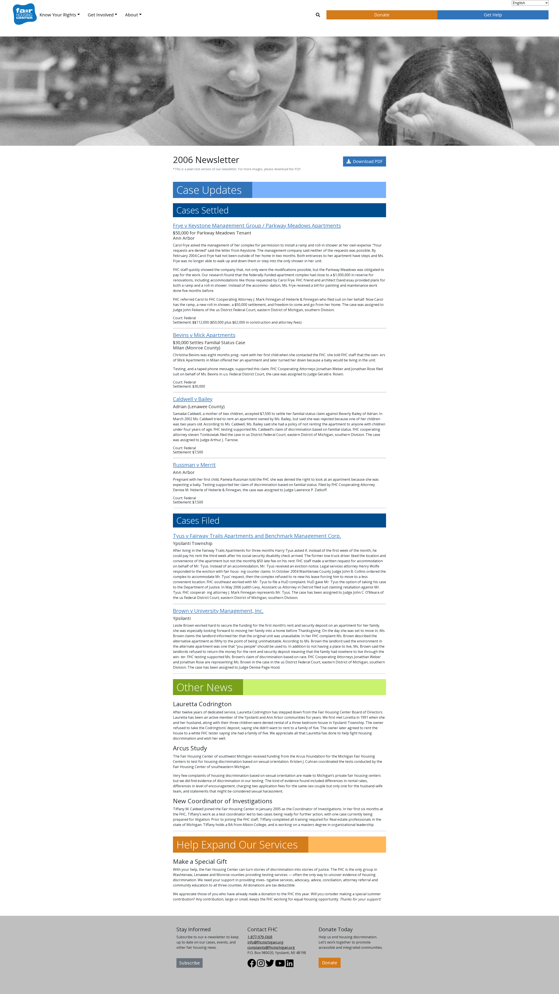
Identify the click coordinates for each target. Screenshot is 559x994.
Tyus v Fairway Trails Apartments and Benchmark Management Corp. (257, 535)
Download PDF (367, 161)
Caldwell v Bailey (192, 398)
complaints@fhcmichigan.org (271, 947)
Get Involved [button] (101, 15)
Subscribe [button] (189, 963)
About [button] (131, 15)
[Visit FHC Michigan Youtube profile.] (280, 965)
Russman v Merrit (194, 464)
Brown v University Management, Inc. (218, 610)
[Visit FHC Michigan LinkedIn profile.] (289, 965)
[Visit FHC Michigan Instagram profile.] (261, 965)
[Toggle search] (318, 15)
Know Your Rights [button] (58, 15)
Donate (381, 15)
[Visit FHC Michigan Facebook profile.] (251, 965)
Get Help (493, 15)
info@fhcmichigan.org (265, 942)
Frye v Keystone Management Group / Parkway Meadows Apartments (257, 225)
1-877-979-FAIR (259, 937)
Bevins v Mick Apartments (204, 334)
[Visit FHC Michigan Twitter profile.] (270, 965)
